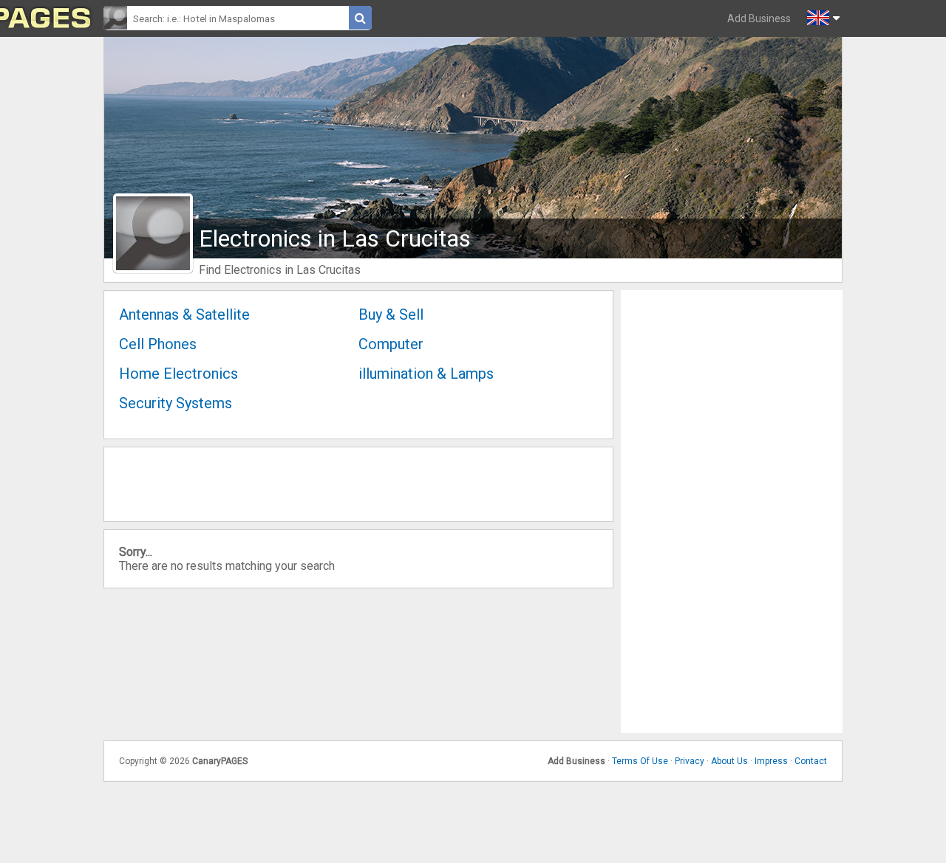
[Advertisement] (732, 511)
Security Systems (175, 403)
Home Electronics (178, 373)
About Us (729, 761)
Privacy (689, 761)
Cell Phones (158, 344)
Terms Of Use (640, 761)
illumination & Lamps (426, 373)
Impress (771, 761)
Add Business (759, 18)
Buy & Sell (390, 314)
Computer (390, 344)
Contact (810, 761)
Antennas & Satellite (184, 314)
